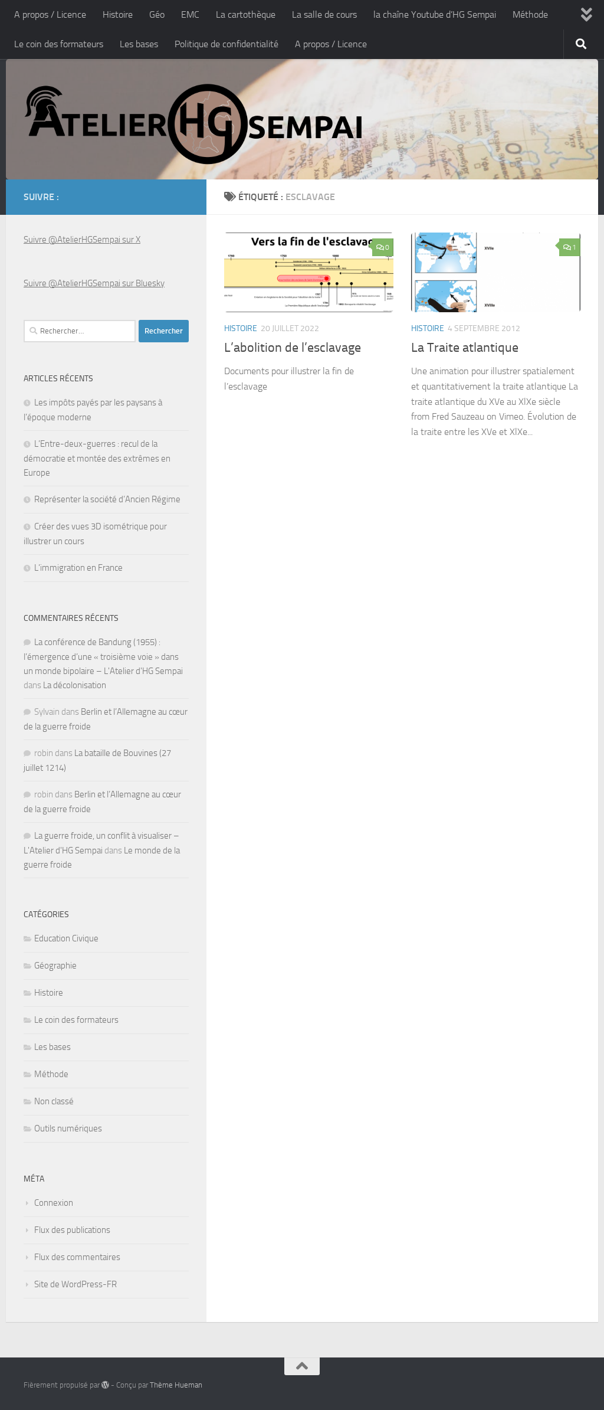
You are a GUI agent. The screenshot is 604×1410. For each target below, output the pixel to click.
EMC (190, 14)
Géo (157, 14)
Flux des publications (72, 1230)
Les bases (139, 44)
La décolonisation (74, 685)
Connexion (53, 1203)
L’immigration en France (78, 567)
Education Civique (66, 938)
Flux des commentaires (77, 1257)
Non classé (54, 1101)
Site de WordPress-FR (75, 1284)
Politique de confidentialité (226, 44)
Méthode (530, 14)
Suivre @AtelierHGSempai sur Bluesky (94, 283)
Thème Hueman (176, 1384)
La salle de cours (324, 14)
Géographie (55, 965)
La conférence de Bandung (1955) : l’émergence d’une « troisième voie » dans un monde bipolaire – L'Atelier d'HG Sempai (103, 656)
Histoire (118, 14)
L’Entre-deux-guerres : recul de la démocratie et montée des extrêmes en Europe (97, 458)
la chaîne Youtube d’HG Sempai (434, 14)
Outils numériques (68, 1128)
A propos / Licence (50, 14)
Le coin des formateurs (58, 44)
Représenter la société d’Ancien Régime (107, 499)
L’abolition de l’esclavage (292, 347)
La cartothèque (245, 14)
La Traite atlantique (464, 347)
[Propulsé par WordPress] (105, 1385)
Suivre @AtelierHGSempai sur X (82, 239)
